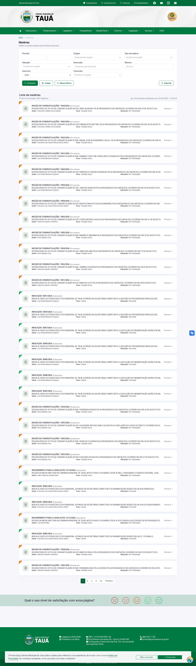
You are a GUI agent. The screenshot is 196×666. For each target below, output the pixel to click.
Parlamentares (49, 31)
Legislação (133, 31)
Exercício (26, 71)
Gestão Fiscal (101, 31)
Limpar (48, 83)
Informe (118, 31)
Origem (76, 53)
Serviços (148, 31)
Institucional (31, 31)
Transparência (85, 31)
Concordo (170, 657)
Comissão (78, 71)
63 (101, 581)
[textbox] (98, 57)
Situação (26, 62)
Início (21, 38)
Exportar (168, 83)
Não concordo (146, 657)
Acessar (167, 108)
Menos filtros (65, 83)
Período (25, 53)
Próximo (109, 581)
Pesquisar (31, 83)
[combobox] (98, 57)
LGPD (161, 31)
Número (128, 62)
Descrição (78, 62)
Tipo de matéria (131, 53)
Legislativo (67, 31)
